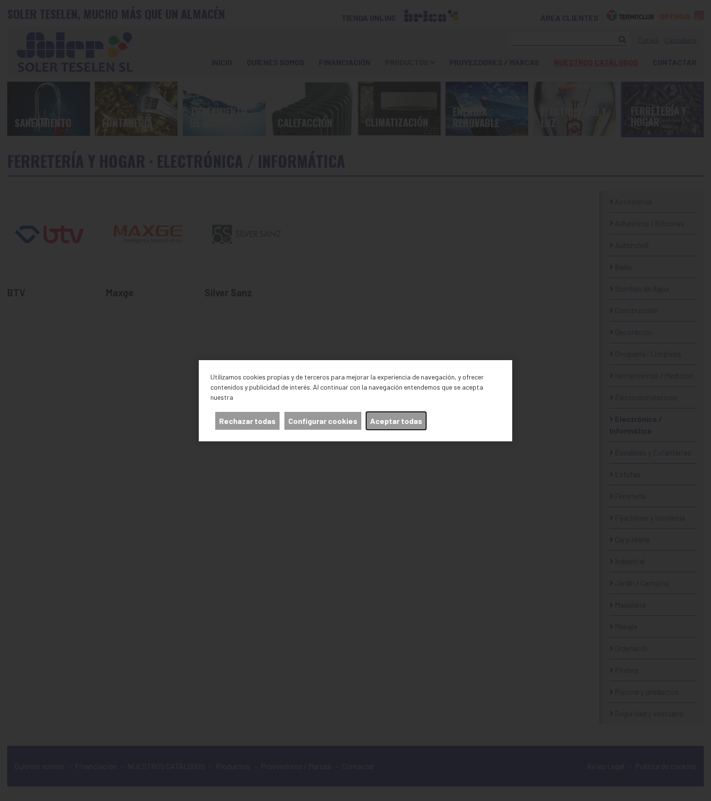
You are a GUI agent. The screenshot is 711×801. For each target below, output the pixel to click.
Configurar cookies (322, 420)
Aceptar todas (396, 420)
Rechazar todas (247, 420)
